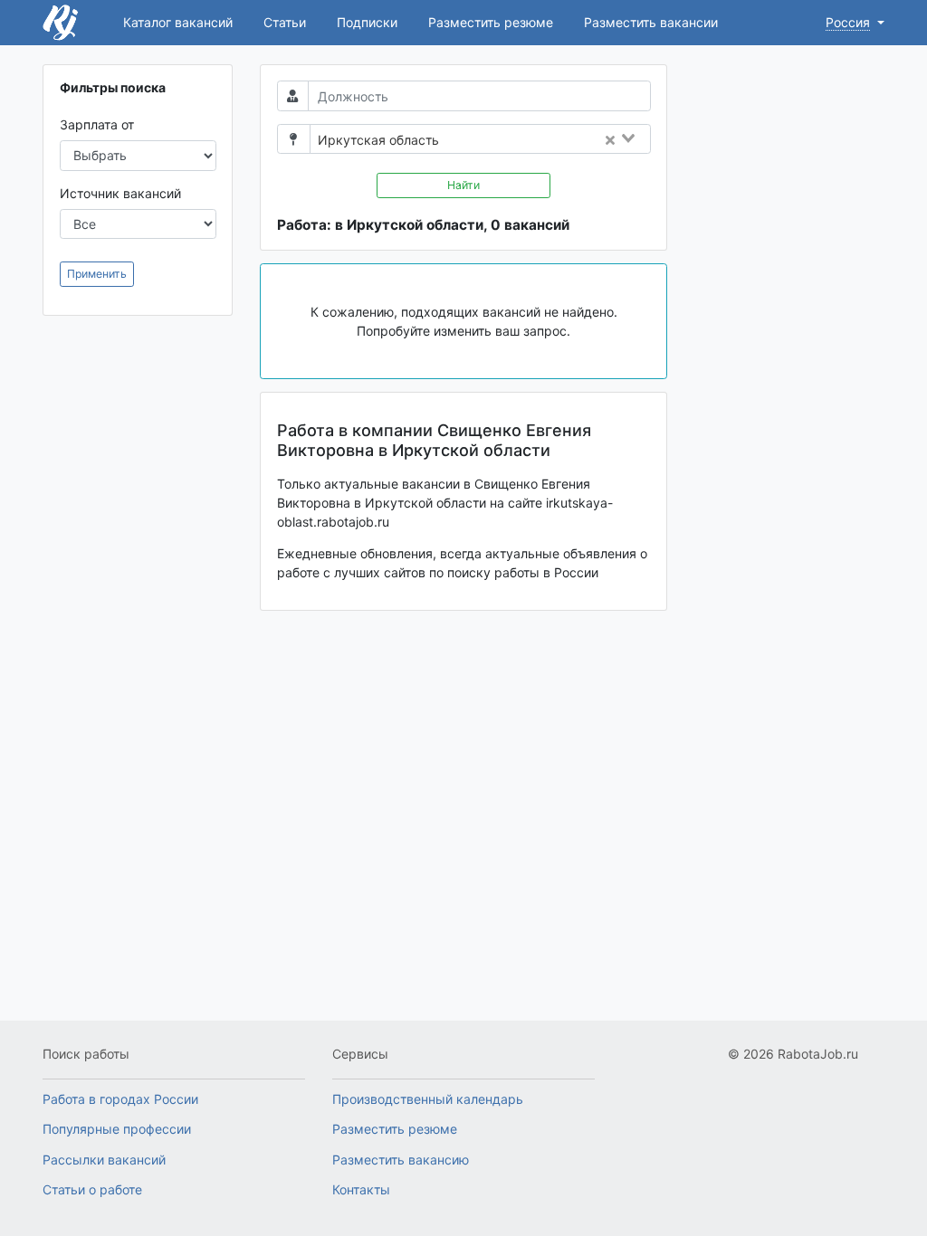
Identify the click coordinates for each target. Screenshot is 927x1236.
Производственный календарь (427, 1099)
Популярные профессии (117, 1128)
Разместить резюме (490, 22)
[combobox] (550, 140)
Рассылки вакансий (104, 1159)
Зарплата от (97, 124)
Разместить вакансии (651, 22)
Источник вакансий (120, 193)
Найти (463, 185)
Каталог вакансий (178, 22)
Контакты (361, 1189)
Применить (97, 273)
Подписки (367, 22)
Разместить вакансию (400, 1159)
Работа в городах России (120, 1099)
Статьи (284, 22)
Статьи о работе (92, 1189)
